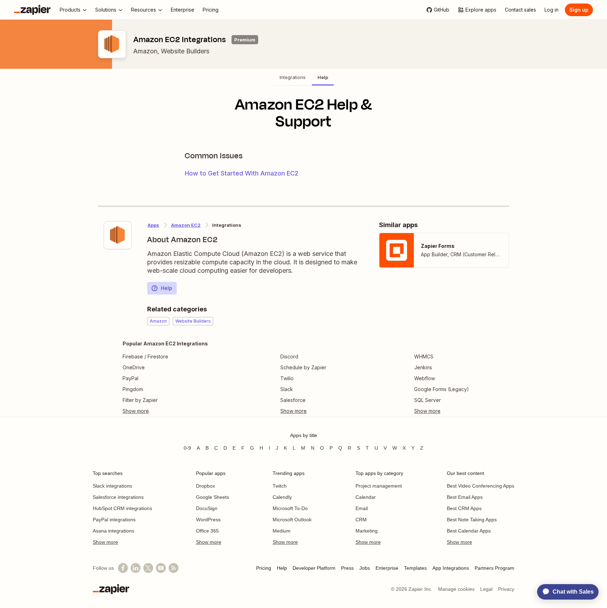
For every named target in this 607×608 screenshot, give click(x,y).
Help (166, 288)
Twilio (287, 378)
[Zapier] (32, 10)
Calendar (365, 497)
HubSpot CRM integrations (122, 508)
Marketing (366, 531)
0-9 (187, 448)
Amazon (145, 51)
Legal (486, 589)
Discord (289, 356)
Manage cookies (456, 589)
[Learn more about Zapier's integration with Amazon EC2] (117, 235)
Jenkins (423, 367)
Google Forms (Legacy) (441, 389)
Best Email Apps (465, 497)
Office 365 (207, 531)
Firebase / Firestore (145, 356)
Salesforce (293, 400)
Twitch (280, 486)
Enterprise (387, 568)
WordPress (208, 519)
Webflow (424, 378)
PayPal (130, 378)
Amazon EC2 (186, 225)
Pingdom (133, 389)
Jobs (364, 568)
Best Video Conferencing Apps (480, 486)
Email (361, 508)
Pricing (263, 568)
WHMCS (423, 356)
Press (347, 568)
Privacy (506, 589)
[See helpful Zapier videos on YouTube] (161, 568)
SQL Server (427, 400)
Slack (286, 389)
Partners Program (494, 568)
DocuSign (206, 508)
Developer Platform (314, 568)
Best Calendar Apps (469, 531)
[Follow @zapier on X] (148, 568)
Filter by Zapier (140, 400)
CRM (361, 519)
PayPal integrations (114, 519)
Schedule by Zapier (303, 367)
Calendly (282, 497)
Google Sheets (212, 497)
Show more (105, 542)
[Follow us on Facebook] (123, 568)
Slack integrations (112, 486)
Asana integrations (113, 531)
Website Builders (185, 51)
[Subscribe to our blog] (173, 568)
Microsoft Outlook (292, 519)
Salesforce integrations (118, 497)
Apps (153, 225)
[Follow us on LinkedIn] (136, 568)
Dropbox (205, 486)
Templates (415, 568)
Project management (378, 486)
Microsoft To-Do (290, 508)
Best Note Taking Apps (472, 519)
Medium (282, 531)
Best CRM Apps (464, 508)
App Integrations (450, 568)
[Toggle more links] (165, 411)
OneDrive (134, 367)
